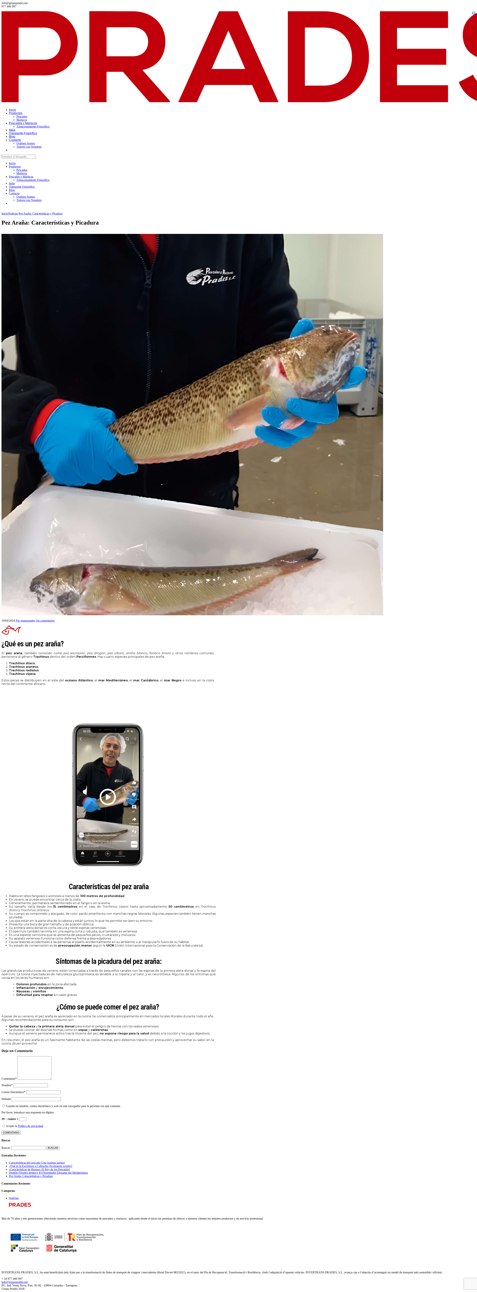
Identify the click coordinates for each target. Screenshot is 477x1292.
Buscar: (5, 1147)
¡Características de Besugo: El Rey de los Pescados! (39, 1169)
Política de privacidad (30, 1126)
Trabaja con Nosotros (29, 146)
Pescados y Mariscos (23, 123)
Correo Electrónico (13, 1092)
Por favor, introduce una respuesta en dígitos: (27, 1112)
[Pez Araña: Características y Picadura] (192, 614)
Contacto (15, 140)
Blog (12, 136)
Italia (12, 129)
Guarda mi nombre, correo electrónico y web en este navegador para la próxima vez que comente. (63, 1106)
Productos (15, 113)
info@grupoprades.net (14, 1282)
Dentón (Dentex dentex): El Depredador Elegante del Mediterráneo (48, 1172)
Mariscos (21, 119)
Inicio (12, 109)
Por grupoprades (25, 620)
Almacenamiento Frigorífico (33, 126)
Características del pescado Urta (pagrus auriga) (37, 1162)
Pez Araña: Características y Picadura (31, 1176)
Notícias (14, 1198)
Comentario (9, 1078)
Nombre (7, 1085)
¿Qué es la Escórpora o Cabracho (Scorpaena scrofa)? (40, 1166)
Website (6, 1099)
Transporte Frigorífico (23, 133)
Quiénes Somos (25, 143)
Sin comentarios (45, 620)
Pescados (21, 116)
